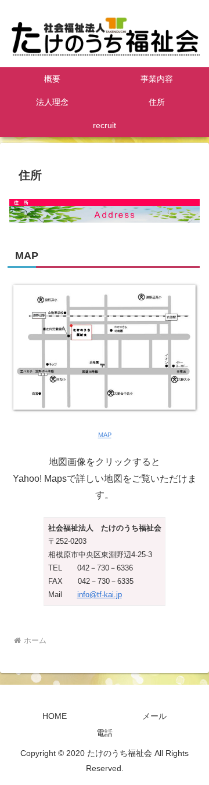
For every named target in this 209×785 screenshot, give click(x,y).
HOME (54, 716)
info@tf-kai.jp (99, 594)
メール (154, 716)
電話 (104, 732)
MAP (104, 434)
